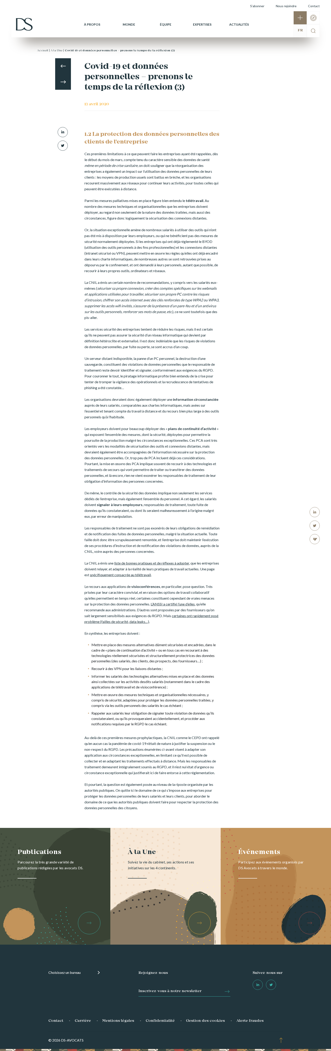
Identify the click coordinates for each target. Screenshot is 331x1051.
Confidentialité (160, 1021)
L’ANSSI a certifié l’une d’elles (173, 604)
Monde (129, 24)
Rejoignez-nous (153, 973)
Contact (314, 6)
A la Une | (57, 50)
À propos (92, 24)
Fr (300, 30)
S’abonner (257, 6)
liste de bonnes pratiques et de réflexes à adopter (151, 563)
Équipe (165, 24)
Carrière (83, 1021)
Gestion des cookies (205, 1021)
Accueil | (43, 50)
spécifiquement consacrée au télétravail (120, 575)
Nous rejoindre (286, 6)
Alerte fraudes (250, 1021)
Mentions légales (118, 1021)
